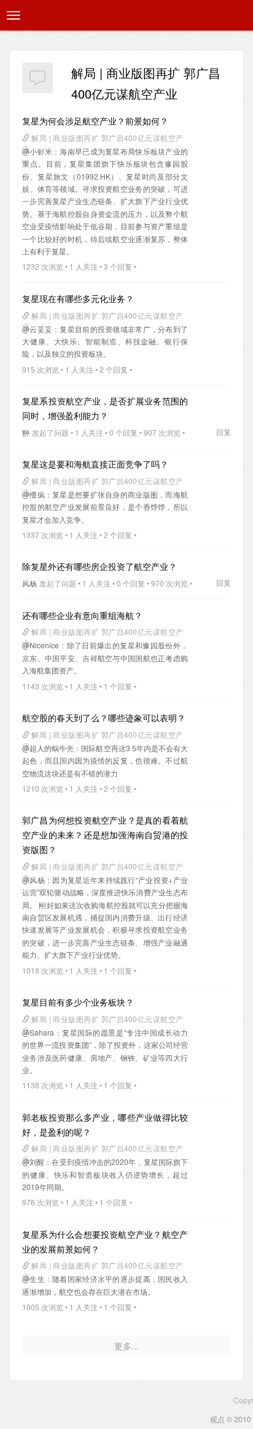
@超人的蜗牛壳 (48, 748)
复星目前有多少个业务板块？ (78, 1002)
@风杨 (33, 879)
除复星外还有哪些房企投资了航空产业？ (99, 566)
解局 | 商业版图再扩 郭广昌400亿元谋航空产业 (102, 138)
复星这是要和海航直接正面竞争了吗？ (95, 464)
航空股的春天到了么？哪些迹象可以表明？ (103, 717)
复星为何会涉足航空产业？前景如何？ (95, 121)
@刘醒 (33, 1161)
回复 (223, 431)
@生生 (33, 1278)
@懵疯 (33, 494)
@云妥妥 (37, 329)
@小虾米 (37, 151)
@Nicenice (40, 645)
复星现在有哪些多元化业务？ (78, 298)
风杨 (29, 583)
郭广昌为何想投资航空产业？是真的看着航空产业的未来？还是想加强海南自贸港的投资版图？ (105, 834)
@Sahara (38, 1032)
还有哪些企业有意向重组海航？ (82, 615)
